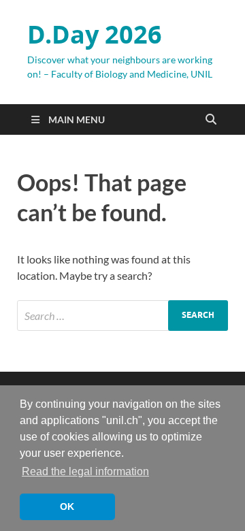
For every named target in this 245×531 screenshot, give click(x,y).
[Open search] (211, 119)
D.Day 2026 (94, 34)
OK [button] (67, 506)
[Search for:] (122, 315)
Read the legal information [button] (85, 471)
